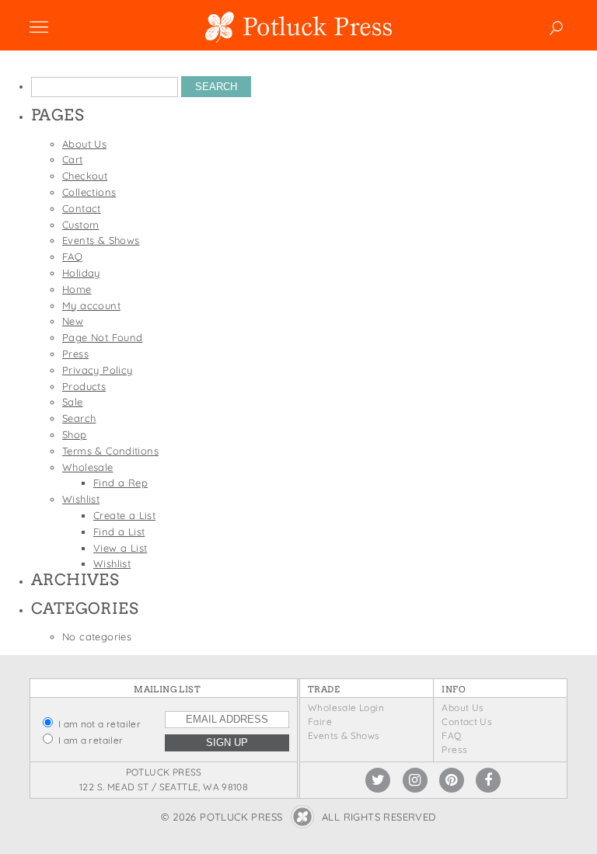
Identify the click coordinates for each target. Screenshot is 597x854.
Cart (72, 159)
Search (79, 418)
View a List (120, 548)
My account (91, 305)
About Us (84, 144)
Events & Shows (100, 240)
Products (84, 386)
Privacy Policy (97, 370)
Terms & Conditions (110, 450)
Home (77, 289)
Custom (80, 224)
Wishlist (81, 499)
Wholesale (87, 467)
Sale (72, 402)
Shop (74, 434)
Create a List (124, 515)
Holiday (81, 273)
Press (75, 353)
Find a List (119, 531)
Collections (89, 192)
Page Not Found (102, 337)
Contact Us (467, 721)
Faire (320, 721)
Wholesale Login (346, 707)
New (72, 321)
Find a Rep (120, 482)
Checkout (84, 175)
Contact (81, 208)
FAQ (72, 256)
